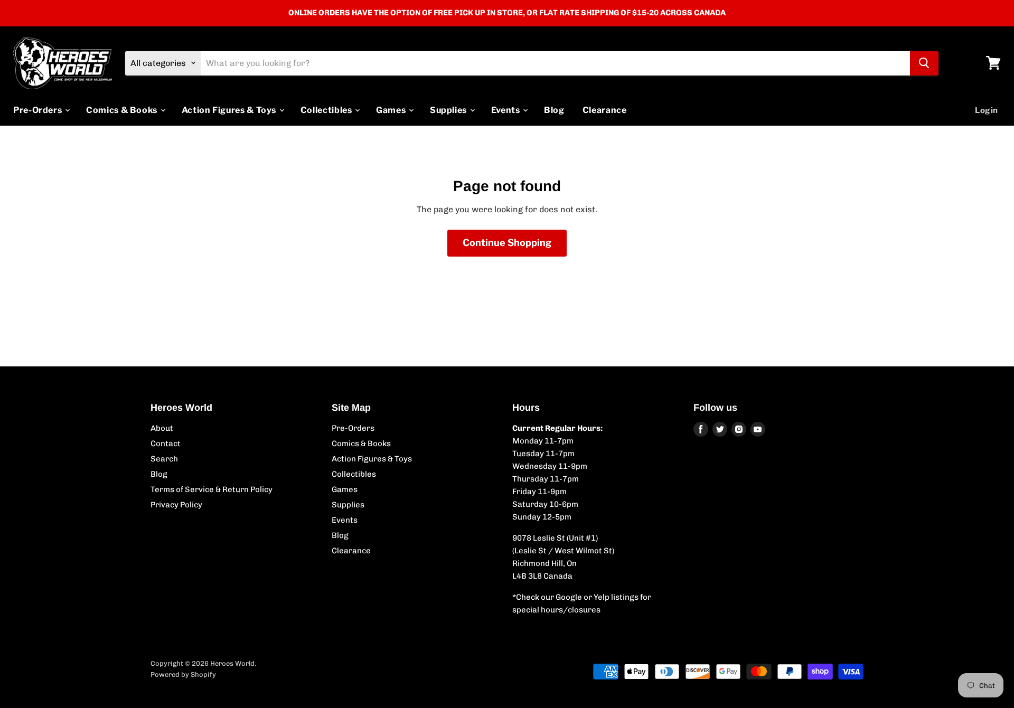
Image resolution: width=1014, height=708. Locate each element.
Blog (554, 110)
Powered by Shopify (183, 674)
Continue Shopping (507, 242)
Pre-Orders (38, 110)
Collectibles (327, 110)
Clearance (605, 110)
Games (392, 110)
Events (506, 110)
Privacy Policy (176, 504)
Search (164, 459)
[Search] (924, 63)
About (162, 428)
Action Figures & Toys (230, 110)
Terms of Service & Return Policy (212, 489)
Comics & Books (122, 110)
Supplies (449, 110)
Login (986, 110)
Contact (166, 443)
